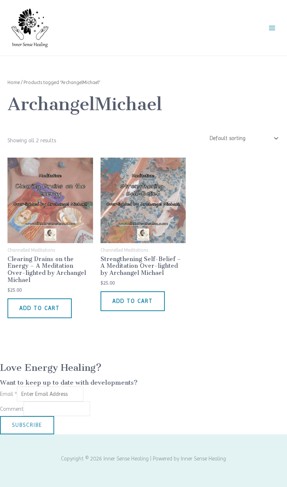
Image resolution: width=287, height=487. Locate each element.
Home (13, 82)
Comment (12, 409)
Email (8, 394)
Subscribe (27, 425)
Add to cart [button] (39, 308)
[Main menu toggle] (272, 27)
